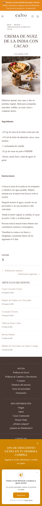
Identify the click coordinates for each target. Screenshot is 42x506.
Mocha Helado (8, 334)
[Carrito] (37, 16)
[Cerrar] (37, 443)
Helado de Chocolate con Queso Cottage (20, 346)
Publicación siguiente (27, 274)
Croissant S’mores (10, 311)
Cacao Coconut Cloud (12, 289)
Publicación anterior (14, 270)
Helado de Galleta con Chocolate (16, 300)
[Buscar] (32, 16)
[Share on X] (2, 260)
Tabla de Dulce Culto (11, 323)
